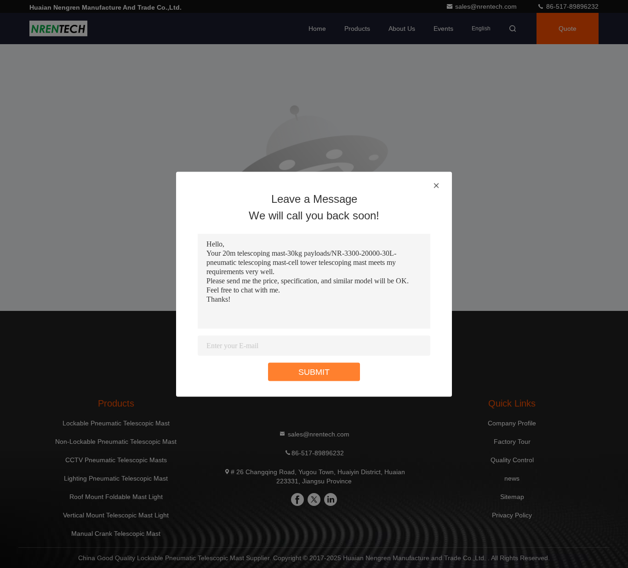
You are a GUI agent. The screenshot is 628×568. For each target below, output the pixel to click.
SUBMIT (314, 371)
